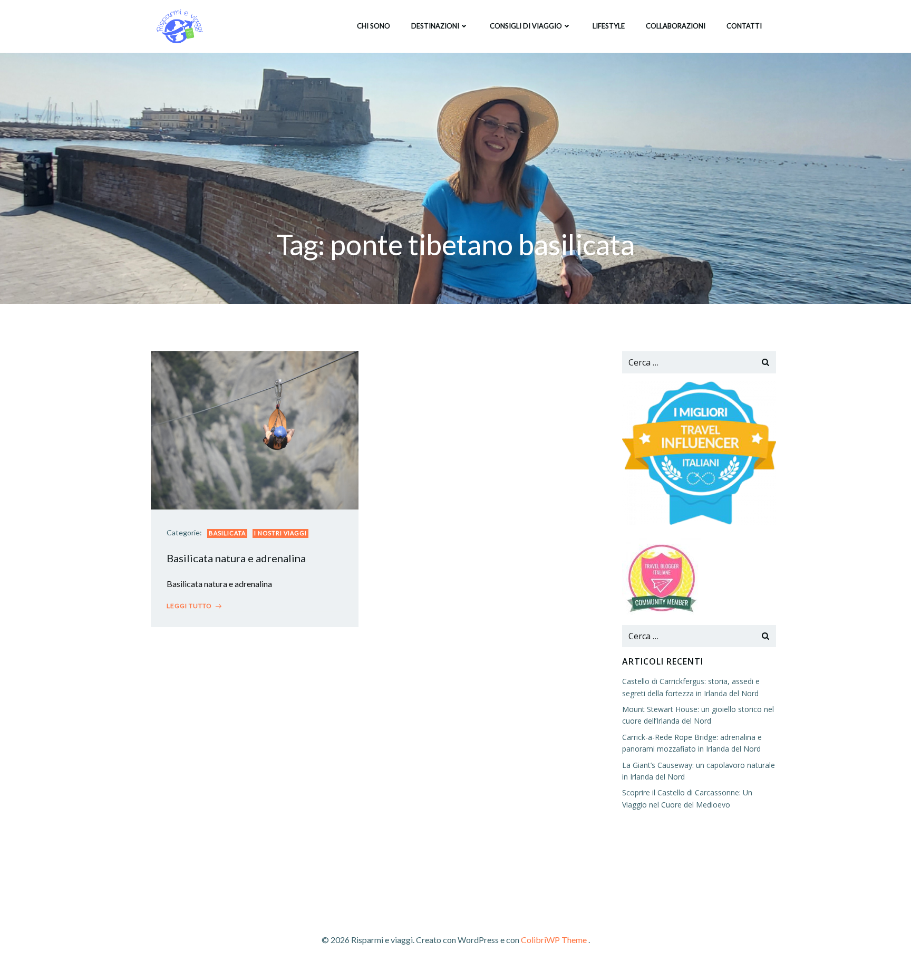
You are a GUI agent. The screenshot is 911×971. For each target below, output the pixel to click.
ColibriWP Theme (554, 940)
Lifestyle (609, 26)
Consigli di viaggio (526, 26)
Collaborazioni (675, 26)
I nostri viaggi (280, 533)
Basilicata (227, 533)
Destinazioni (435, 26)
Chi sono (373, 26)
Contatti (744, 26)
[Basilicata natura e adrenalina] (254, 429)
